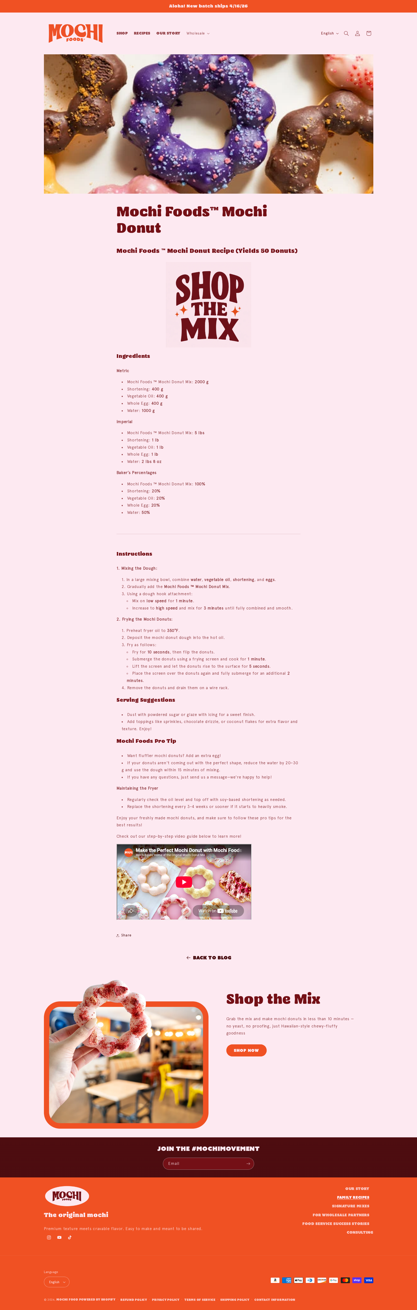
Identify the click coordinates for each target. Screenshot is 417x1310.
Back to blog (212, 958)
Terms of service (199, 1300)
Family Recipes (353, 1197)
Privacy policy (165, 1300)
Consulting (360, 1232)
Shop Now (246, 1050)
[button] (198, 33)
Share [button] (126, 935)
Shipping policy (234, 1300)
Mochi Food (67, 1299)
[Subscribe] (248, 1163)
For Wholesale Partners (341, 1215)
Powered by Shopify (97, 1299)
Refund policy (133, 1300)
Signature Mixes (350, 1206)
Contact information (274, 1300)
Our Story (357, 1188)
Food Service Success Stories (335, 1223)
